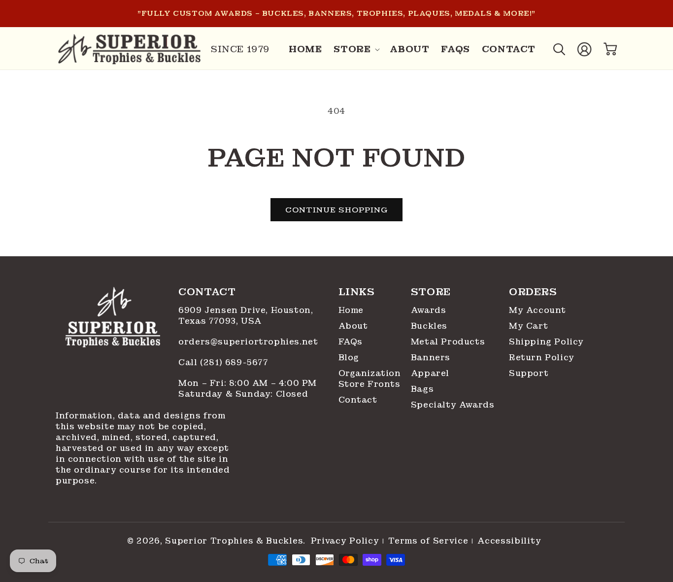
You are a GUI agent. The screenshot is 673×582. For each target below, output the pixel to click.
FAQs (350, 342)
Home (351, 310)
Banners (430, 357)
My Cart (528, 326)
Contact (357, 400)
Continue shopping (336, 210)
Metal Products (448, 342)
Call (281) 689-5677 (224, 362)
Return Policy (541, 357)
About (353, 326)
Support (528, 373)
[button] (356, 49)
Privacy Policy (345, 541)
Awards (428, 310)
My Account (537, 310)
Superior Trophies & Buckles (234, 541)
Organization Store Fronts (369, 378)
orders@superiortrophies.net (248, 342)
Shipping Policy (546, 342)
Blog (348, 357)
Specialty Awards (453, 405)
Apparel (430, 373)
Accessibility (509, 541)
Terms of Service (428, 541)
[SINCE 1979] (129, 49)
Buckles (429, 326)
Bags (422, 389)
